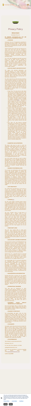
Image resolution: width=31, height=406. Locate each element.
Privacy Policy (6, 401)
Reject (10, 404)
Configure (21, 401)
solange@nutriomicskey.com (13, 351)
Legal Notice (14, 401)
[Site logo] (8, 4)
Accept (5, 404)
